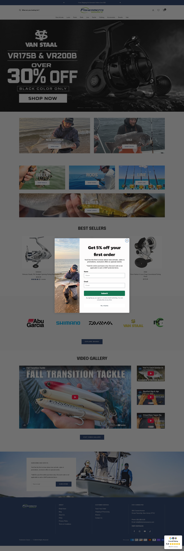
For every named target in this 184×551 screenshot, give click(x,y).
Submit (104, 293)
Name (86, 271)
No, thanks (104, 305)
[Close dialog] (127, 240)
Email (86, 281)
